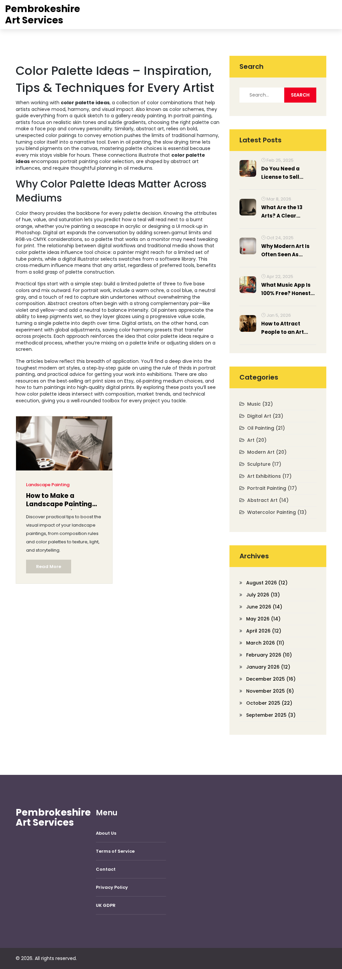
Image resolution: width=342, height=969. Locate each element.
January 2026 (268, 667)
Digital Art (265, 416)
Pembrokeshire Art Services (42, 14)
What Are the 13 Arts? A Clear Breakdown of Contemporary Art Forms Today (286, 212)
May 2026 (263, 618)
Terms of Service (115, 851)
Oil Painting (266, 428)
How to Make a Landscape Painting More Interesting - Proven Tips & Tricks (59, 501)
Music (260, 404)
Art (257, 440)
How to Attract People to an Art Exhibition (282, 328)
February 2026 (269, 655)
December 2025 (271, 679)
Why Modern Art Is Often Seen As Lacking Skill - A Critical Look (285, 251)
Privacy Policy (112, 887)
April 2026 (263, 631)
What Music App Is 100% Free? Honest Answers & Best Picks (286, 289)
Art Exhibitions (269, 476)
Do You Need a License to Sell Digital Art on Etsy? (286, 173)
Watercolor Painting (277, 512)
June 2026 (264, 606)
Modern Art (267, 452)
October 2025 (269, 703)
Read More (48, 566)
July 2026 (263, 594)
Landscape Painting (47, 484)
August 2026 (267, 582)
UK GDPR (106, 905)
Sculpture (264, 464)
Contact (106, 869)
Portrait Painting (272, 488)
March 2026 (265, 643)
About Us (106, 833)
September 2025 (271, 715)
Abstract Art (268, 500)
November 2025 (270, 691)
